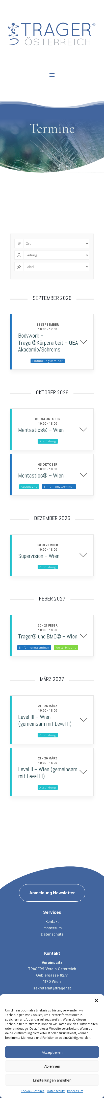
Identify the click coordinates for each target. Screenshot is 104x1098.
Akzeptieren (52, 1052)
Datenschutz (56, 1091)
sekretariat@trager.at (52, 988)
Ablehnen (52, 1066)
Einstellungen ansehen (52, 1080)
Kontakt (52, 921)
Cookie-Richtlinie (32, 1091)
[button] (96, 1000)
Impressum (75, 1091)
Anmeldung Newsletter (52, 892)
